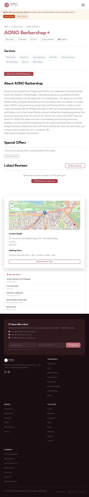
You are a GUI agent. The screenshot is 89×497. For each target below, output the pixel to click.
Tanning (6, 431)
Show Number (48, 39)
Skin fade (53, 57)
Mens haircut (10, 57)
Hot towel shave (39, 57)
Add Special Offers (12, 156)
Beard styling (37, 62)
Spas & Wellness (9, 427)
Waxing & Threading (53, 386)
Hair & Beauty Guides (11, 454)
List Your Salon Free (10, 463)
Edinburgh (50, 431)
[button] (44, 213)
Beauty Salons (8, 413)
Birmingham (51, 418)
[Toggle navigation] (83, 5)
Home (6, 26)
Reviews (23, 39)
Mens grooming (11, 62)
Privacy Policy (61, 492)
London (49, 409)
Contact (11, 39)
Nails (49, 368)
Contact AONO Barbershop (20, 74)
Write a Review (76, 166)
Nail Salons (7, 418)
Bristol (49, 427)
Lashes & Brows (52, 391)
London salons (17, 26)
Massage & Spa (52, 377)
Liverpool (50, 440)
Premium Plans (9, 468)
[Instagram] (5, 372)
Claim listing (9, 16)
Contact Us (7, 477)
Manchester (51, 413)
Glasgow (50, 436)
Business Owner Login (44, 262)
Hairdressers (8, 409)
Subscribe (74, 345)
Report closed (22, 16)
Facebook (63, 39)
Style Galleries (8, 459)
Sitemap (82, 492)
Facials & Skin (51, 382)
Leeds (49, 422)
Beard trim (24, 57)
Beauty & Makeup (52, 373)
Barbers (49, 395)
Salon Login (8, 472)
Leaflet (57, 229)
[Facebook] (9, 372)
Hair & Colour (51, 363)
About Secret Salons (10, 481)
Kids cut (25, 62)
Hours (35, 39)
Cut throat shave (68, 57)
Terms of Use (72, 492)
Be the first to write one (46, 181)
